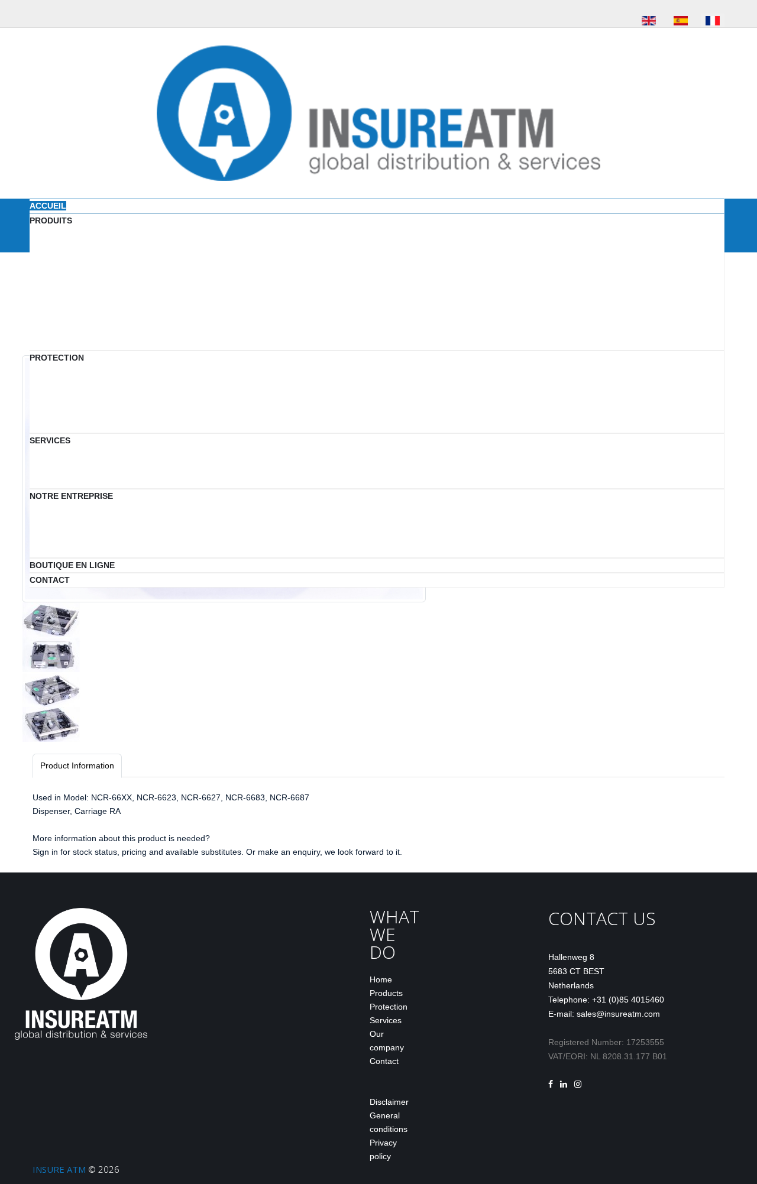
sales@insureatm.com (618, 1013)
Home (381, 979)
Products (386, 993)
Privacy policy (383, 1149)
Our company (387, 1040)
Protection (388, 1006)
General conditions (388, 1122)
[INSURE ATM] (378, 112)
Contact (384, 1061)
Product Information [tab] (77, 765)
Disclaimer (389, 1102)
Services (386, 1020)
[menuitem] (48, 205)
